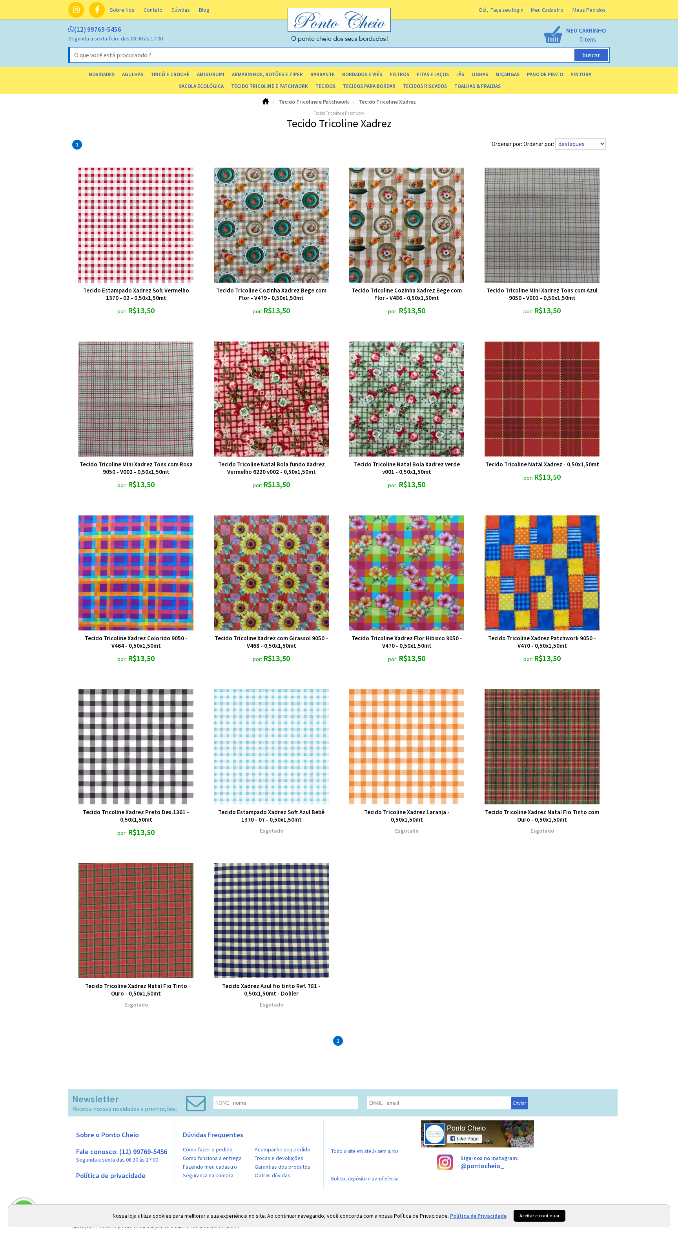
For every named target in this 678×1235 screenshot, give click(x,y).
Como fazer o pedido (208, 1149)
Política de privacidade (111, 1175)
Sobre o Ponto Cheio (107, 1134)
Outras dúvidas (272, 1175)
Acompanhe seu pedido (282, 1149)
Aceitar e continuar (539, 1216)
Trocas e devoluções (279, 1158)
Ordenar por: (539, 144)
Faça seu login (506, 9)
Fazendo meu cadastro (210, 1166)
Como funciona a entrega (212, 1158)
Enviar (519, 1103)
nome (222, 1102)
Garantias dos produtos (282, 1166)
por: (122, 311)
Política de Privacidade (478, 1215)
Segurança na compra (208, 1175)
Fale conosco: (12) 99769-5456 (121, 1155)
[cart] (574, 35)
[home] (340, 40)
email (376, 1102)
